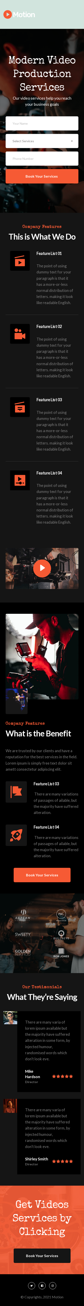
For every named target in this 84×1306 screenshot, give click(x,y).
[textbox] (42, 141)
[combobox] (42, 141)
